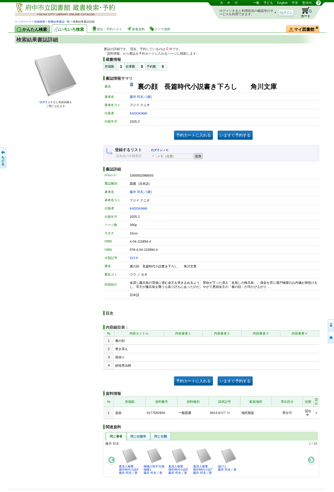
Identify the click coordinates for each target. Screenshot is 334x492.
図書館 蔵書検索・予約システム (62, 9)
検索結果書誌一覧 (59, 21)
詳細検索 (39, 21)
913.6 (134, 258)
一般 (256, 3)
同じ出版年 (138, 436)
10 (315, 443)
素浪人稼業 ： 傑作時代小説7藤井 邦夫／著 (204, 470)
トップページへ (330, 337)
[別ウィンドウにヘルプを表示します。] (318, 2)
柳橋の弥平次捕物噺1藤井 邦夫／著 (154, 470)
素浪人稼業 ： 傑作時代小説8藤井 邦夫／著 (180, 470)
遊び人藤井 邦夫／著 (227, 468)
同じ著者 (116, 436)
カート (306, 13)
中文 (295, 3)
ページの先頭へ (330, 325)
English (282, 3)
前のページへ (3, 158)
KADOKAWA (138, 113)
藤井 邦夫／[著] (141, 97)
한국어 (307, 3)
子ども (268, 3)
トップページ (23, 21)
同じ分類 (160, 436)
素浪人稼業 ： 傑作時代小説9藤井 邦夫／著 (130, 470)
